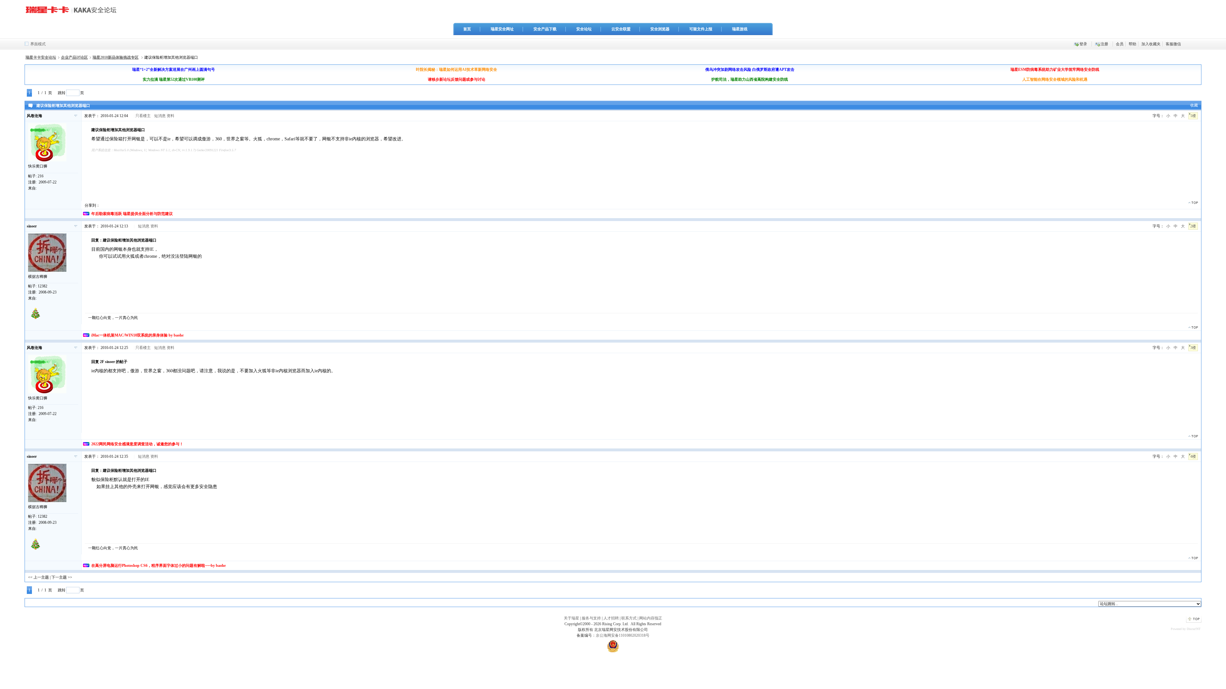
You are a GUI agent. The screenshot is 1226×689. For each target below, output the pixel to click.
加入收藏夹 (1151, 44)
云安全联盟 (621, 29)
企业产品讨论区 (74, 57)
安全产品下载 (545, 29)
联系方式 (629, 618)
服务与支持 (591, 618)
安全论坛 (584, 29)
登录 (1083, 44)
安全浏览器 (660, 29)
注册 (1104, 44)
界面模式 (38, 44)
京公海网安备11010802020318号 (622, 635)
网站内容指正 (650, 618)
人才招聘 (611, 618)
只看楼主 (143, 116)
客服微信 (1173, 44)
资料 (170, 116)
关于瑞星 (571, 618)
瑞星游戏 (739, 29)
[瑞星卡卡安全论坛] (73, 12)
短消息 (160, 116)
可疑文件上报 (700, 29)
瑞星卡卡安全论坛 (41, 57)
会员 (1120, 44)
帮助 (1132, 44)
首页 (467, 29)
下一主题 (59, 577)
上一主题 (41, 577)
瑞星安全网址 (502, 29)
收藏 (1194, 105)
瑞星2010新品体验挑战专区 (116, 57)
